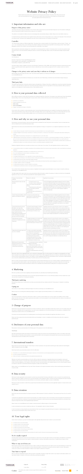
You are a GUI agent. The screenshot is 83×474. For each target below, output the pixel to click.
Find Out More (58, 470)
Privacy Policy (44, 464)
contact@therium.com (31, 61)
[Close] (77, 470)
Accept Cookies (65, 470)
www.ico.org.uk (15, 66)
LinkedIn (44, 467)
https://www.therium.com (47, 16)
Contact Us (26, 464)
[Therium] (10, 2)
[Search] (73, 2)
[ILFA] (70, 464)
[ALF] (62, 464)
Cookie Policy (26, 467)
